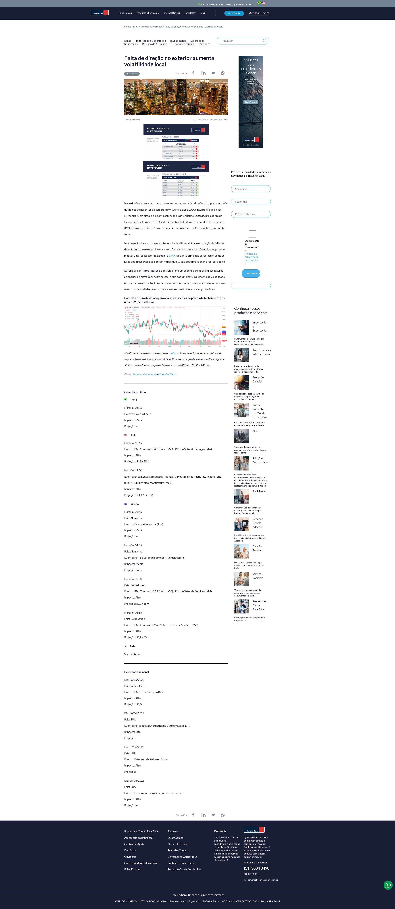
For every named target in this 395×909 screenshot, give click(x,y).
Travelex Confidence (144, 374)
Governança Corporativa (182, 856)
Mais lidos (204, 44)
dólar (172, 255)
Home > (128, 26)
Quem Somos (125, 13)
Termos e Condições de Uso (184, 869)
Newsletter (190, 13)
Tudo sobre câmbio (182, 44)
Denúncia (130, 850)
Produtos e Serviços (146, 13)
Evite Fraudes (132, 869)
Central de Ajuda (134, 844)
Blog (203, 13)
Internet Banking (171, 13)
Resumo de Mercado (152, 26)
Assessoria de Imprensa (138, 837)
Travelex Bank (167, 374)
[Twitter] (213, 73)
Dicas (127, 40)
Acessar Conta (259, 13)
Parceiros (173, 831)
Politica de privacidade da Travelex (252, 257)
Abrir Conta (234, 13)
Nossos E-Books (177, 844)
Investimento (178, 40)
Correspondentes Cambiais (140, 863)
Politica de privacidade (181, 863)
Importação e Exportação (150, 40)
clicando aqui (221, 860)
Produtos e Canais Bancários (141, 831)
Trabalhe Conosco (178, 850)
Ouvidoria (130, 856)
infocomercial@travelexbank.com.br (261, 879)
